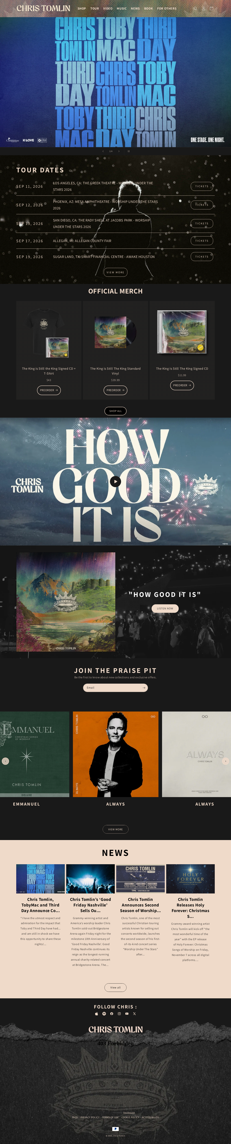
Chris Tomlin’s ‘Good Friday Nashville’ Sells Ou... (90, 905)
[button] (196, 8)
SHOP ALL (115, 411)
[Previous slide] (103, 151)
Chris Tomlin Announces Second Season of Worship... (140, 905)
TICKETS (202, 186)
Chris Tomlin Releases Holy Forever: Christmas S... (191, 908)
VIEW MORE (116, 272)
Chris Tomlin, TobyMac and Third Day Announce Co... (40, 905)
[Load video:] (115, 481)
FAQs (75, 1117)
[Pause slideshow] (128, 151)
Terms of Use (110, 1117)
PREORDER (47, 390)
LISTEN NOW (165, 608)
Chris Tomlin (119, 1135)
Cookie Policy (130, 1117)
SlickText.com (129, 1112)
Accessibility (150, 1117)
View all (115, 987)
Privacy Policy (90, 1117)
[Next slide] (119, 151)
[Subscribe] (144, 688)
